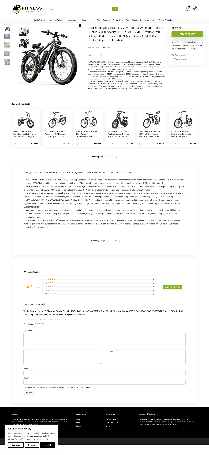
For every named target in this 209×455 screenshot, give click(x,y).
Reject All (31, 445)
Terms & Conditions (113, 423)
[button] (80, 25)
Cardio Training (39, 20)
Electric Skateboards (134, 20)
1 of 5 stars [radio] (35, 323)
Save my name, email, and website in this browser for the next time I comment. (59, 387)
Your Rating (28, 324)
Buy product (187, 34)
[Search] (115, 9)
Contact (79, 426)
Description (97, 157)
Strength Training (56, 20)
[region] (31, 437)
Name (26, 369)
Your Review (29, 330)
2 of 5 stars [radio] (36, 323)
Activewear (72, 20)
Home (78, 419)
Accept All (47, 445)
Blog (77, 423)
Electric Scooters (103, 20)
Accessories (149, 20)
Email (26, 378)
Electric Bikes (118, 20)
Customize (16, 445)
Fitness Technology (166, 20)
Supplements (87, 20)
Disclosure (110, 426)
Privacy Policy (111, 419)
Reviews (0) (112, 157)
